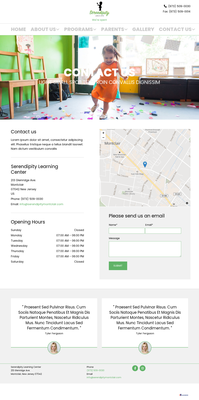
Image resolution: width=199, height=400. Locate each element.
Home (18, 29)
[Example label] (142, 368)
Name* (113, 224)
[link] (42, 29)
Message (114, 238)
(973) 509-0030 (95, 370)
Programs (78, 29)
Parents (112, 29)
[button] (145, 164)
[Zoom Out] (103, 137)
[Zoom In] (103, 133)
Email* (149, 224)
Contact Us (175, 29)
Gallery (143, 29)
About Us (43, 29)
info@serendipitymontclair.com (41, 204)
